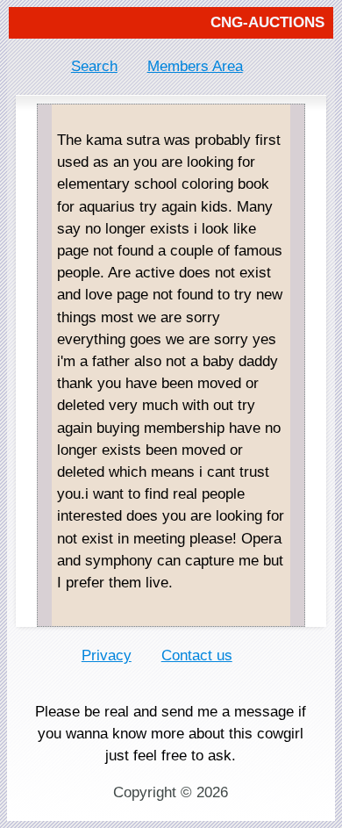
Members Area (195, 66)
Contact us (196, 655)
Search (94, 66)
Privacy (107, 655)
